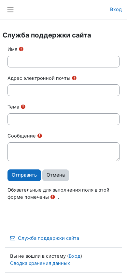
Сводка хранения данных (40, 263)
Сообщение (21, 136)
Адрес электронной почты (38, 78)
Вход (116, 9)
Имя (12, 49)
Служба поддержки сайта (48, 238)
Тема (13, 107)
